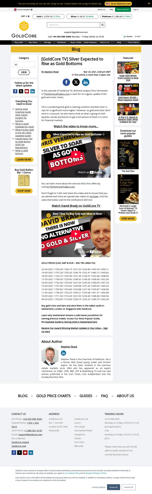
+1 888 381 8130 (33, 430)
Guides (86, 395)
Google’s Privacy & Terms (96, 473)
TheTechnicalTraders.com (57, 93)
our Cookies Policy (72, 473)
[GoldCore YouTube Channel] (27, 91)
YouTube (94, 196)
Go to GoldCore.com (120, 3)
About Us (101, 10)
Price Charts (133, 42)
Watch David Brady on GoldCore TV (76, 206)
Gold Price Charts (53, 395)
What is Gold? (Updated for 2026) (24, 125)
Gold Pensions (90, 42)
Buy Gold (19, 42)
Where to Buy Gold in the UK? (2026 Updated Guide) (24, 132)
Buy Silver (33, 42)
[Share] (66, 82)
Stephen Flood (51, 71)
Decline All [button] (128, 487)
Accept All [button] (114, 487)
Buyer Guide (76, 42)
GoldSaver (61, 42)
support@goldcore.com (76, 32)
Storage (47, 42)
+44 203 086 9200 (62, 36)
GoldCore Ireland (20, 442)
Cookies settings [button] (98, 487)
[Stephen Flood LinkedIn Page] (63, 353)
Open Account (123, 10)
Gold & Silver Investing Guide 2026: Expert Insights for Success (23, 115)
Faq (104, 395)
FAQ (111, 10)
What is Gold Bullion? (21, 152)
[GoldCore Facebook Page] (15, 91)
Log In (135, 10)
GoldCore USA (19, 446)
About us (125, 395)
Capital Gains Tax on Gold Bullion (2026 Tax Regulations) (23, 143)
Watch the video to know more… (76, 126)
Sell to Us (104, 42)
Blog (119, 42)
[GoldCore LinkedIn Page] (32, 91)
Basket (133, 36)
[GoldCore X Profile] (21, 91)
